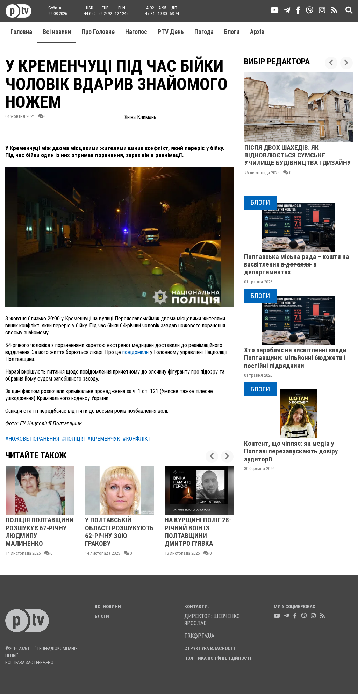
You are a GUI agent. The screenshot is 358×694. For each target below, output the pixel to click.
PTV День (171, 31)
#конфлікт (137, 438)
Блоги (231, 31)
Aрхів (257, 31)
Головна (21, 31)
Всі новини (57, 31)
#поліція (73, 438)
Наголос (136, 31)
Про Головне (98, 31)
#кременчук (103, 438)
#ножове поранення (32, 438)
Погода (204, 31)
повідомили (135, 352)
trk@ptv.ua (199, 635)
